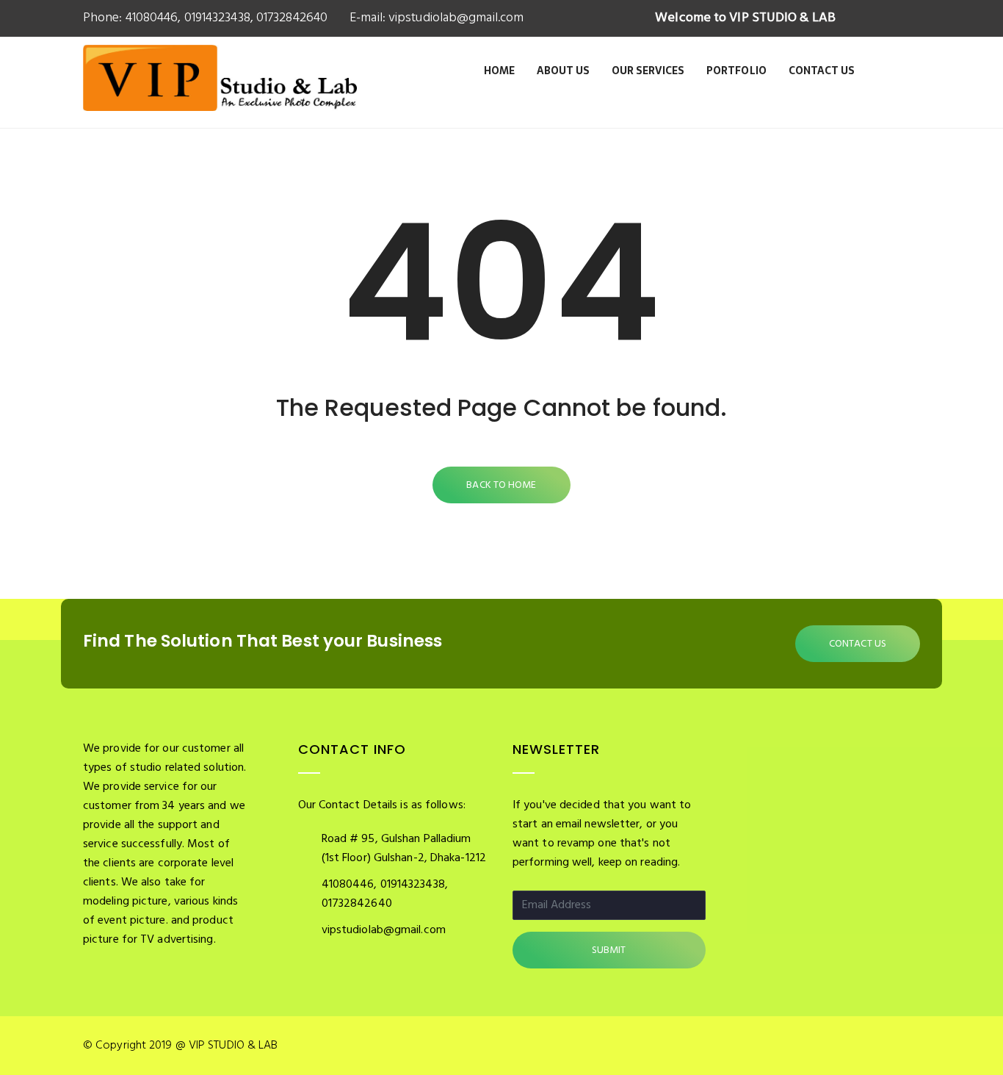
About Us (563, 70)
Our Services (648, 70)
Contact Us (822, 70)
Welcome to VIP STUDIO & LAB (745, 18)
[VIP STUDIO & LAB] (220, 94)
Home (499, 70)
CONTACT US (857, 644)
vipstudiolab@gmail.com (454, 18)
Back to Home (501, 485)
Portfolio (736, 70)
